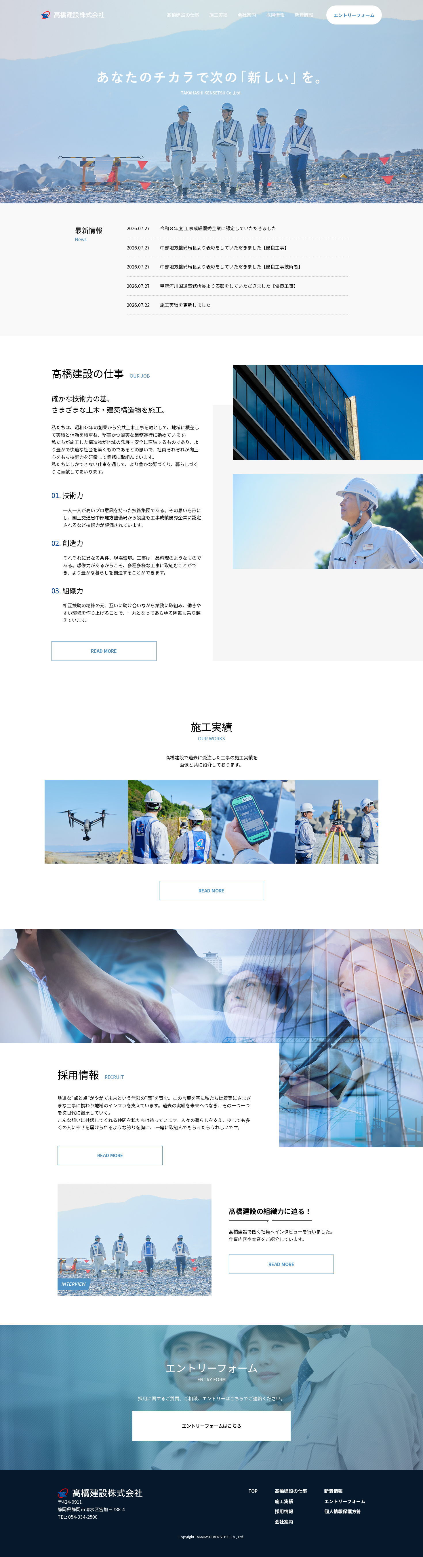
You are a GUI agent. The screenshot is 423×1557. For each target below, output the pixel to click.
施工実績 (218, 14)
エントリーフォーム (344, 1501)
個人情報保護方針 (342, 1511)
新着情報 (304, 14)
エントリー (354, 15)
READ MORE (104, 650)
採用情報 (275, 14)
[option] (211, 101)
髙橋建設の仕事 (183, 14)
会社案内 (247, 14)
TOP (253, 1490)
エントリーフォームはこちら (211, 1425)
